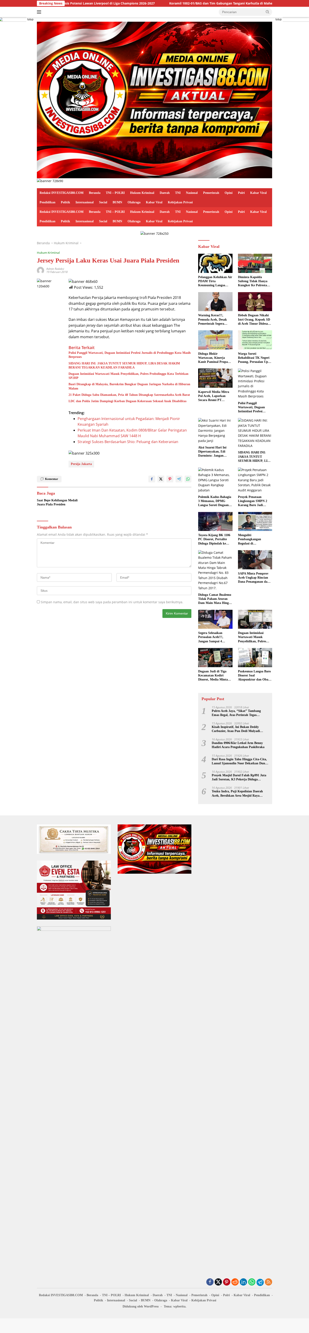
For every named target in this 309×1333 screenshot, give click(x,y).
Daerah (165, 193)
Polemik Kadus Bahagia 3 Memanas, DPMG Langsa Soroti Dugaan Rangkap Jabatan (214, 501)
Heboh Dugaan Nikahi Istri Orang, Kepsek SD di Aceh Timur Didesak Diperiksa (254, 320)
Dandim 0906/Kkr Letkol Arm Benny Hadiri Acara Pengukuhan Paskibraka (238, 745)
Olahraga (134, 202)
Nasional (192, 193)
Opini (229, 193)
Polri (241, 193)
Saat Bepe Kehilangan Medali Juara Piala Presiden (57, 502)
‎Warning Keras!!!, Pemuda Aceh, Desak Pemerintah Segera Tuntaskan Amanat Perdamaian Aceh (212, 320)
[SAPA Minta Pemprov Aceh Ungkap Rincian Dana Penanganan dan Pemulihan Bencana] (255, 559)
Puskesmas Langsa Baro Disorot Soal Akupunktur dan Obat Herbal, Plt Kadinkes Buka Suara (254, 676)
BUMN (117, 202)
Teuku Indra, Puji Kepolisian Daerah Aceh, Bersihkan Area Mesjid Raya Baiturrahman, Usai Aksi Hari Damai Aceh (237, 794)
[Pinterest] (226, 1282)
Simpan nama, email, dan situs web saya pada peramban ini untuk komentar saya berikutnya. (112, 602)
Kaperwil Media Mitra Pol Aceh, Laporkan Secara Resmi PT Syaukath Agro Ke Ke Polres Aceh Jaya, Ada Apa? (213, 396)
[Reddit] (235, 1282)
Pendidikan (47, 202)
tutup (30, 19)
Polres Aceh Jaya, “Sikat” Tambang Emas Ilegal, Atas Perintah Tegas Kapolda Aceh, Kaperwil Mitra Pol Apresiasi (236, 713)
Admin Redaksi (55, 269)
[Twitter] (218, 1282)
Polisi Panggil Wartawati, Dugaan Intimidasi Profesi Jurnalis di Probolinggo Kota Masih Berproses (130, 355)
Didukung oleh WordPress (141, 1306)
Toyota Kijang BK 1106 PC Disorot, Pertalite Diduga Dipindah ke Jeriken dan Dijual (214, 539)
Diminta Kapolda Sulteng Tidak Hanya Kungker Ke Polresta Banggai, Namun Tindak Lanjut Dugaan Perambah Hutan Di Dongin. (255, 281)
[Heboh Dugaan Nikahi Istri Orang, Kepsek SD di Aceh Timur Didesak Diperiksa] (255, 301)
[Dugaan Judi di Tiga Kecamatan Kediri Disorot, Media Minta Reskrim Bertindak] (215, 657)
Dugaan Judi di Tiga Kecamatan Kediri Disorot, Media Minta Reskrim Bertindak (213, 676)
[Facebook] (210, 1282)
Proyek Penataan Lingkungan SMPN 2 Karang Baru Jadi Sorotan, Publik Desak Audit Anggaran (253, 501)
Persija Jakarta (81, 464)
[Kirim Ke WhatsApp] (188, 479)
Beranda (94, 193)
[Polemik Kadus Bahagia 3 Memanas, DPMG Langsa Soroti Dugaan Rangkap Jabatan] (215, 480)
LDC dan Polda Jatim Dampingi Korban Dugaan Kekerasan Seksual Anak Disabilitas (127, 401)
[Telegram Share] (179, 479)
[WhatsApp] (251, 1282)
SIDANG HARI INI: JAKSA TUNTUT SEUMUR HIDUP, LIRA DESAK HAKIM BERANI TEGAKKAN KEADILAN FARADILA (124, 365)
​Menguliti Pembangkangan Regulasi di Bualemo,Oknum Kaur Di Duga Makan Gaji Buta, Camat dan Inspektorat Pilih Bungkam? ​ (254, 539)
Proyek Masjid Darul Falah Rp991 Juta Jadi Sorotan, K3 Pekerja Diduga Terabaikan (239, 777)
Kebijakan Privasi (180, 202)
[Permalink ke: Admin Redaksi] (40, 270)
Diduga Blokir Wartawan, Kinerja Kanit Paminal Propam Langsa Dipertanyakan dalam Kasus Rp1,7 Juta (215, 358)
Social (103, 202)
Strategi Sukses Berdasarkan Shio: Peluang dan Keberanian (128, 441)
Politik (65, 202)
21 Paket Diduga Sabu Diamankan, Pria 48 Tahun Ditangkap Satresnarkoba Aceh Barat (129, 395)
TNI (178, 193)
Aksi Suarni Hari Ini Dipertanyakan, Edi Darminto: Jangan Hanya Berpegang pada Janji (214, 452)
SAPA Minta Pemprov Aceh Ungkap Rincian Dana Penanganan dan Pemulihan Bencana (253, 578)
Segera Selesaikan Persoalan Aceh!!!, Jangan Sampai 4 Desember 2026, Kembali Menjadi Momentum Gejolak (215, 637)
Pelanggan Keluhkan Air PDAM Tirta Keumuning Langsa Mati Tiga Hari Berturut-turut (215, 281)
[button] (267, 11)
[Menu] (40, 12)
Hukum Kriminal (142, 193)
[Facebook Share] (151, 479)
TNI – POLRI (115, 193)
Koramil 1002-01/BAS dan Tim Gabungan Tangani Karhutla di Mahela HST (182, 3)
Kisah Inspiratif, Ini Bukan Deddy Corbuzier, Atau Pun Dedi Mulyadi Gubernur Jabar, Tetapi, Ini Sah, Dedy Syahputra (238, 729)
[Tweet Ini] (160, 479)
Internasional (85, 202)
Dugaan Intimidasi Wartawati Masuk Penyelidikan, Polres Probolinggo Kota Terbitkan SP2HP (128, 376)
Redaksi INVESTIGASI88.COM (61, 193)
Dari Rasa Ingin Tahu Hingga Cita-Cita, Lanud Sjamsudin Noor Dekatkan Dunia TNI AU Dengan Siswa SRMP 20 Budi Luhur (240, 761)
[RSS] (268, 1282)
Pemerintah (211, 193)
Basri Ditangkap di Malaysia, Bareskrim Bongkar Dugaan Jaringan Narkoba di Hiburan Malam (129, 386)
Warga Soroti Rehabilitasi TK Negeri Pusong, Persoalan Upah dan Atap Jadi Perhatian (255, 358)
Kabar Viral (258, 193)
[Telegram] (260, 1282)
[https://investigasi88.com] (154, 99)
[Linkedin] (243, 1282)
